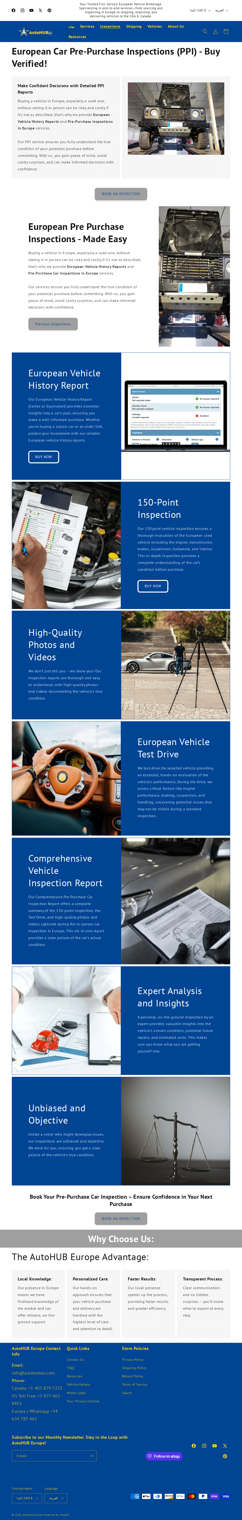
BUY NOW (43, 457)
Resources (74, 1376)
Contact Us (75, 1359)
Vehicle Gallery (78, 1384)
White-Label (76, 1393)
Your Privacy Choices (83, 1401)
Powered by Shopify (56, 1514)
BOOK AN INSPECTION (121, 194)
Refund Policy (132, 1376)
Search (127, 1393)
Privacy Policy (132, 1359)
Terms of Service (134, 1384)
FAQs (71, 1368)
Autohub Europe (33, 1514)
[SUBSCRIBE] (91, 1455)
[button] (205, 31)
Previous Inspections (53, 324)
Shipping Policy (134, 1368)
